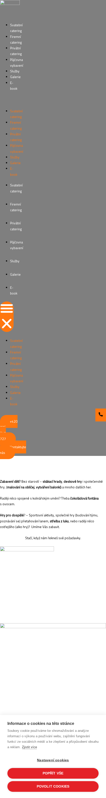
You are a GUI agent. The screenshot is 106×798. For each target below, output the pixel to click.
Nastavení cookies (53, 760)
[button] (7, 316)
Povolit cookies (53, 786)
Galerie (15, 76)
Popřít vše (53, 773)
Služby (14, 71)
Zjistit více (29, 747)
